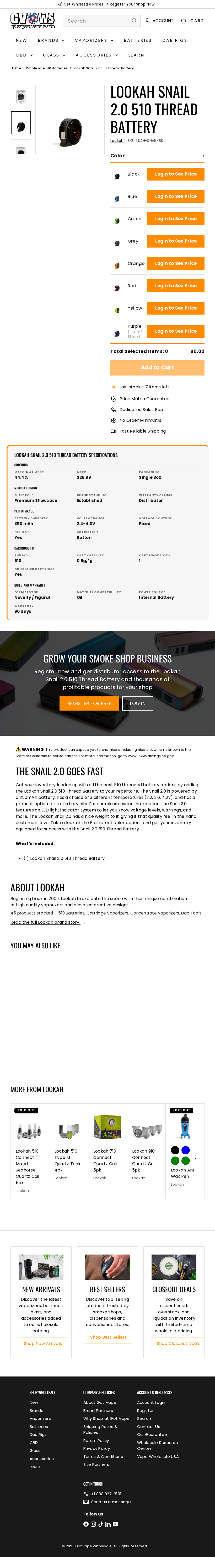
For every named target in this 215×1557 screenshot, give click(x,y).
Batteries (138, 40)
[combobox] (102, 21)
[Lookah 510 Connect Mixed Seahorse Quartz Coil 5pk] (29, 1151)
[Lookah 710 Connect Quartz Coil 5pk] (107, 1145)
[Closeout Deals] (174, 1267)
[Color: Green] (20, 1011)
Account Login (151, 1402)
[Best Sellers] (107, 1267)
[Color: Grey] (30, 1011)
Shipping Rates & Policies (100, 1429)
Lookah (53, 1089)
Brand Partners (98, 1410)
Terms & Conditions (103, 1456)
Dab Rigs (174, 40)
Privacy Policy (96, 1448)
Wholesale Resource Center (157, 1445)
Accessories (95, 55)
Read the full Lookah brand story (48, 922)
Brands (49, 40)
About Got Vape (99, 1402)
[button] (117, 174)
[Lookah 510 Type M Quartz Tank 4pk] (68, 1145)
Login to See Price (176, 174)
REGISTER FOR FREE (89, 703)
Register (145, 1410)
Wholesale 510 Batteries (47, 68)
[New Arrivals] (41, 1267)
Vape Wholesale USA (158, 1456)
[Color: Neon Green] (185, 1161)
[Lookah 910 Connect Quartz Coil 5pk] (146, 1145)
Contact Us (148, 1426)
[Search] (134, 21)
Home (15, 68)
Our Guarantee (152, 1434)
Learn (136, 55)
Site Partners (96, 1464)
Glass (52, 55)
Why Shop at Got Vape (106, 1418)
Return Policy (96, 1440)
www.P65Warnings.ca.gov (151, 755)
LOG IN (137, 703)
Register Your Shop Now (132, 4)
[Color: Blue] (30, 1000)
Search (144, 1418)
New (21, 40)
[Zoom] (70, 119)
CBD (22, 55)
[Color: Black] (20, 1000)
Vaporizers (92, 40)
